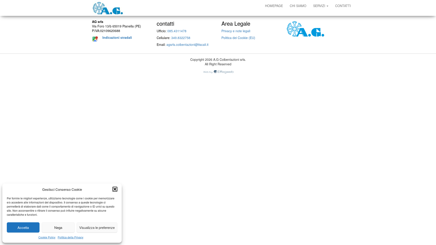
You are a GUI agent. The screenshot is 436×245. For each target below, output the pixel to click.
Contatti (343, 5)
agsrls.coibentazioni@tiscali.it (187, 44)
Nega (58, 227)
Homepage (274, 5)
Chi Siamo (298, 5)
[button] (115, 189)
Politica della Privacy (70, 237)
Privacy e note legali (235, 31)
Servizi (319, 5)
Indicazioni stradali (117, 37)
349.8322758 (180, 37)
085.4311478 (176, 31)
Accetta (23, 227)
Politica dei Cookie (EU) (238, 37)
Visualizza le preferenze (97, 227)
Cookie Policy (46, 237)
